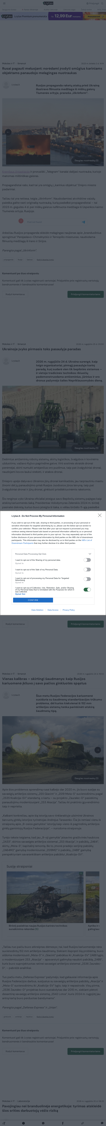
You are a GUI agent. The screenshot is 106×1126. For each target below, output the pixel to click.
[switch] (87, 560)
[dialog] (53, 563)
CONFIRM (33, 600)
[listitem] (53, 553)
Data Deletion (37, 610)
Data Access (53, 610)
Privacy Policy (69, 610)
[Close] (100, 516)
